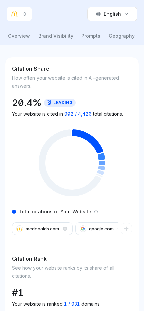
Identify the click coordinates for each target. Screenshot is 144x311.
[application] (72, 163)
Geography (122, 36)
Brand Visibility (55, 36)
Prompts (90, 36)
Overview (19, 36)
